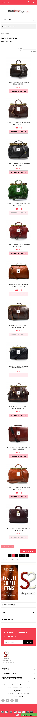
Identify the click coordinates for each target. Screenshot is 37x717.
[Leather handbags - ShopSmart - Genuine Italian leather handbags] (18, 11)
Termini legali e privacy (27, 685)
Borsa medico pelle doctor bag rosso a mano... (18, 448)
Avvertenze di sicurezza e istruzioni (18, 693)
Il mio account (9, 673)
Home (4, 27)
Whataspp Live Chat (30, 715)
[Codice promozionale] (18, 582)
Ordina (20, 48)
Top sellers (27, 682)
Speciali (9, 682)
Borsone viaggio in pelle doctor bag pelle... (18, 286)
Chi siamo (28, 688)
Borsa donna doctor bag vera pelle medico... (18, 83)
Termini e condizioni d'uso (15, 688)
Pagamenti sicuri (19, 691)
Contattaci (7, 685)
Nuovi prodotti (8, 605)
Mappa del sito (18, 696)
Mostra (22, 51)
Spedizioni (15, 685)
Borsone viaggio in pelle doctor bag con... (18, 326)
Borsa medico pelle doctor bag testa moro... (18, 529)
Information (7, 620)
